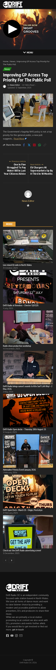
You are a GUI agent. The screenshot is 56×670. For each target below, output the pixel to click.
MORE (9, 224)
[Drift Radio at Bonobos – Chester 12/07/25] (28, 286)
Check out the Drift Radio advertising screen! (22, 550)
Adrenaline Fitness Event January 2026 (19, 469)
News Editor (15, 85)
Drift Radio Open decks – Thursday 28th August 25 (24, 429)
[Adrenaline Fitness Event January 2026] (28, 451)
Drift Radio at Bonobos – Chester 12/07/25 (21, 305)
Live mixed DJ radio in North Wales (17, 265)
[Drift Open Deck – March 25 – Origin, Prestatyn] (28, 491)
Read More (19, 138)
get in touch (18, 629)
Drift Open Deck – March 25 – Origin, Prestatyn (22, 510)
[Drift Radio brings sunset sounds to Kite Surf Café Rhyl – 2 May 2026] (28, 367)
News (12, 61)
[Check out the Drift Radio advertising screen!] (28, 531)
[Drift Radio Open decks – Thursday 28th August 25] (28, 410)
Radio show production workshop (17, 346)
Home (5, 61)
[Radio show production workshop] (28, 327)
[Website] (28, 205)
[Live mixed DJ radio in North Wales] (28, 246)
